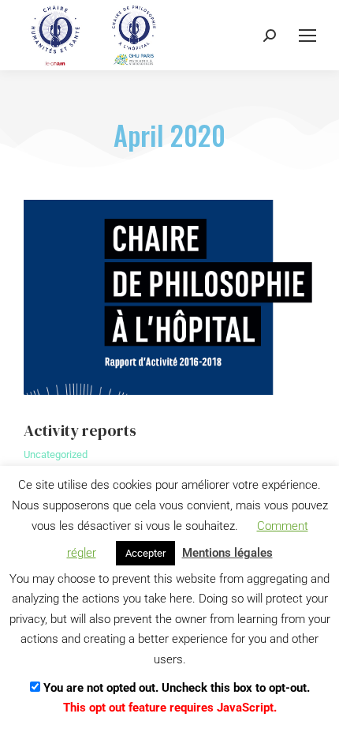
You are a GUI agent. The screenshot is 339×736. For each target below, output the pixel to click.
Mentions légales (227, 553)
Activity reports (80, 430)
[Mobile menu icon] (307, 35)
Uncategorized (56, 454)
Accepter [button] (145, 553)
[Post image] (169, 297)
